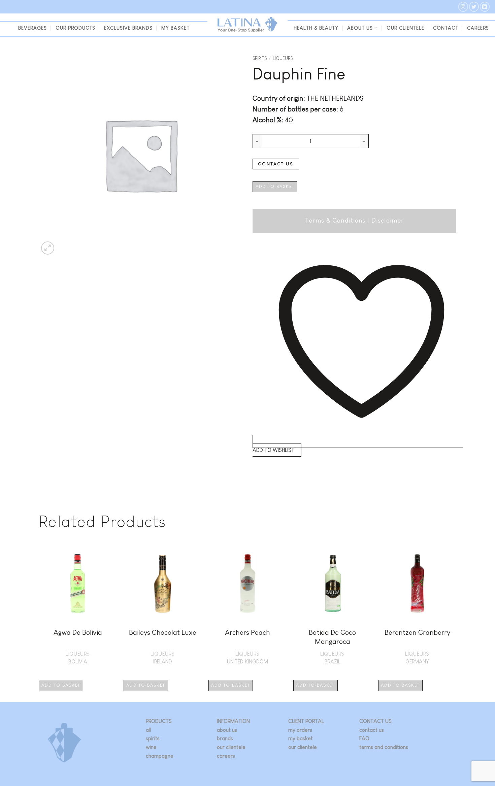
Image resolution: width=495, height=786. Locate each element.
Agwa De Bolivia (78, 632)
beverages (32, 28)
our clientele (405, 28)
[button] (47, 248)
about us (227, 730)
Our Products (75, 28)
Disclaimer (387, 220)
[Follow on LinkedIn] (485, 6)
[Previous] (39, 622)
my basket (175, 28)
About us (360, 28)
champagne (159, 756)
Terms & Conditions (334, 220)
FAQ (364, 738)
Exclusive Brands (128, 28)
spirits (153, 738)
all (148, 730)
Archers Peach (247, 632)
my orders (300, 730)
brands (225, 738)
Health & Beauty (316, 28)
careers (226, 756)
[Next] (456, 622)
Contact (445, 28)
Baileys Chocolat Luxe (162, 632)
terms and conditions (383, 747)
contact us (371, 730)
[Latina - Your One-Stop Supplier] (247, 25)
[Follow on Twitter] (474, 6)
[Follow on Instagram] (463, 6)
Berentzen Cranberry (417, 632)
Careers (478, 28)
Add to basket (275, 186)
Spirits (260, 58)
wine (151, 747)
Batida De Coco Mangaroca (332, 636)
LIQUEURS (283, 58)
